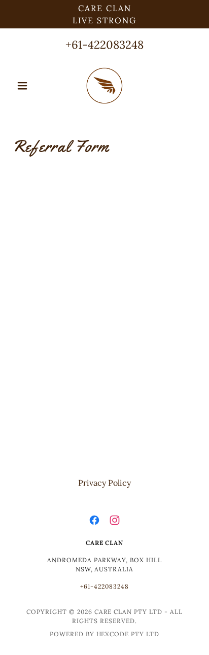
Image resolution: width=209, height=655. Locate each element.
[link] (104, 85)
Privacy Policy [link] (104, 483)
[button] (26, 86)
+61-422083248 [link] (104, 45)
